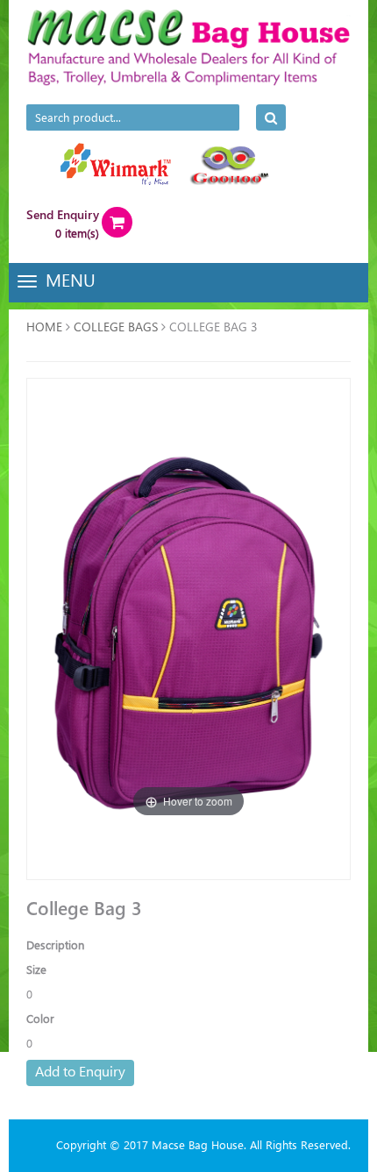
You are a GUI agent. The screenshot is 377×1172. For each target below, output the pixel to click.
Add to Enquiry (80, 1071)
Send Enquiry (62, 214)
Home (44, 326)
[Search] (271, 117)
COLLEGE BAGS (116, 326)
